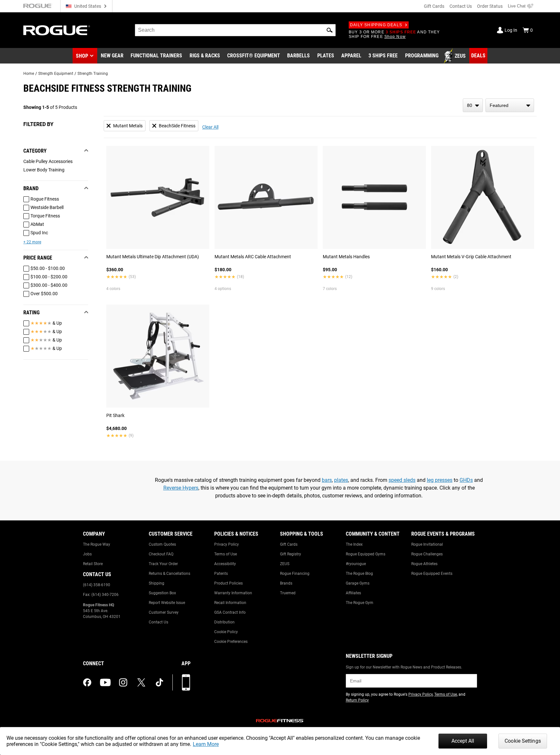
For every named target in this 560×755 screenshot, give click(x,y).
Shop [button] (82, 56)
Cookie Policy (226, 632)
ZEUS (284, 564)
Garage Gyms (357, 583)
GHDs (466, 480)
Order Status (490, 6)
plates (341, 480)
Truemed (288, 593)
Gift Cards (434, 6)
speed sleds (402, 480)
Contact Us (460, 6)
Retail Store (93, 564)
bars (327, 480)
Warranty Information (233, 593)
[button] (329, 30)
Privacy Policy (226, 544)
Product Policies (228, 583)
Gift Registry (290, 554)
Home (28, 73)
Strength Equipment (55, 73)
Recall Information (230, 602)
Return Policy (357, 700)
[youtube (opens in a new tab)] (105, 682)
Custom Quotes (162, 544)
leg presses (439, 480)
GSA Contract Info (230, 612)
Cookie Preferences (231, 641)
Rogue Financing (294, 573)
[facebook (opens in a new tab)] (87, 682)
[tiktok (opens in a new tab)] (159, 682)
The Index (354, 544)
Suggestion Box (162, 593)
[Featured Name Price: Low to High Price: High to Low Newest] (509, 105)
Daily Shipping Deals (376, 25)
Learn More (206, 744)
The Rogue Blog (359, 573)
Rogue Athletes (424, 564)
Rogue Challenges (427, 554)
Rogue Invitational (427, 544)
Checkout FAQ (161, 554)
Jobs (87, 554)
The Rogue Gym (359, 602)
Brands (286, 583)
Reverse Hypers (180, 488)
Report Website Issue (167, 602)
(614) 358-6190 (96, 585)
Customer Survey (164, 612)
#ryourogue (356, 564)
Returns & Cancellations (169, 573)
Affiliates (353, 593)
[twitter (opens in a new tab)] (141, 682)
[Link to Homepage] (56, 30)
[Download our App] (186, 682)
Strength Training (92, 73)
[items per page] (473, 105)
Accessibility (225, 564)
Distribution (224, 622)
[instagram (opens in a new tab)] (123, 682)
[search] (235, 30)
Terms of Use (225, 554)
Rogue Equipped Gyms (365, 554)
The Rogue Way (96, 544)
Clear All (210, 127)
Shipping (156, 583)
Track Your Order (163, 564)
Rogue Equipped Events (431, 573)
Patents (221, 573)
